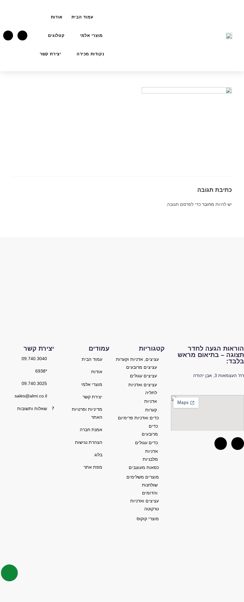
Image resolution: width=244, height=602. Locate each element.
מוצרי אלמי (91, 35)
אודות (57, 17)
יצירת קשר (50, 54)
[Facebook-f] (220, 443)
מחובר (208, 204)
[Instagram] (8, 35)
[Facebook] (22, 35)
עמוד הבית (82, 17)
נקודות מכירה (90, 54)
